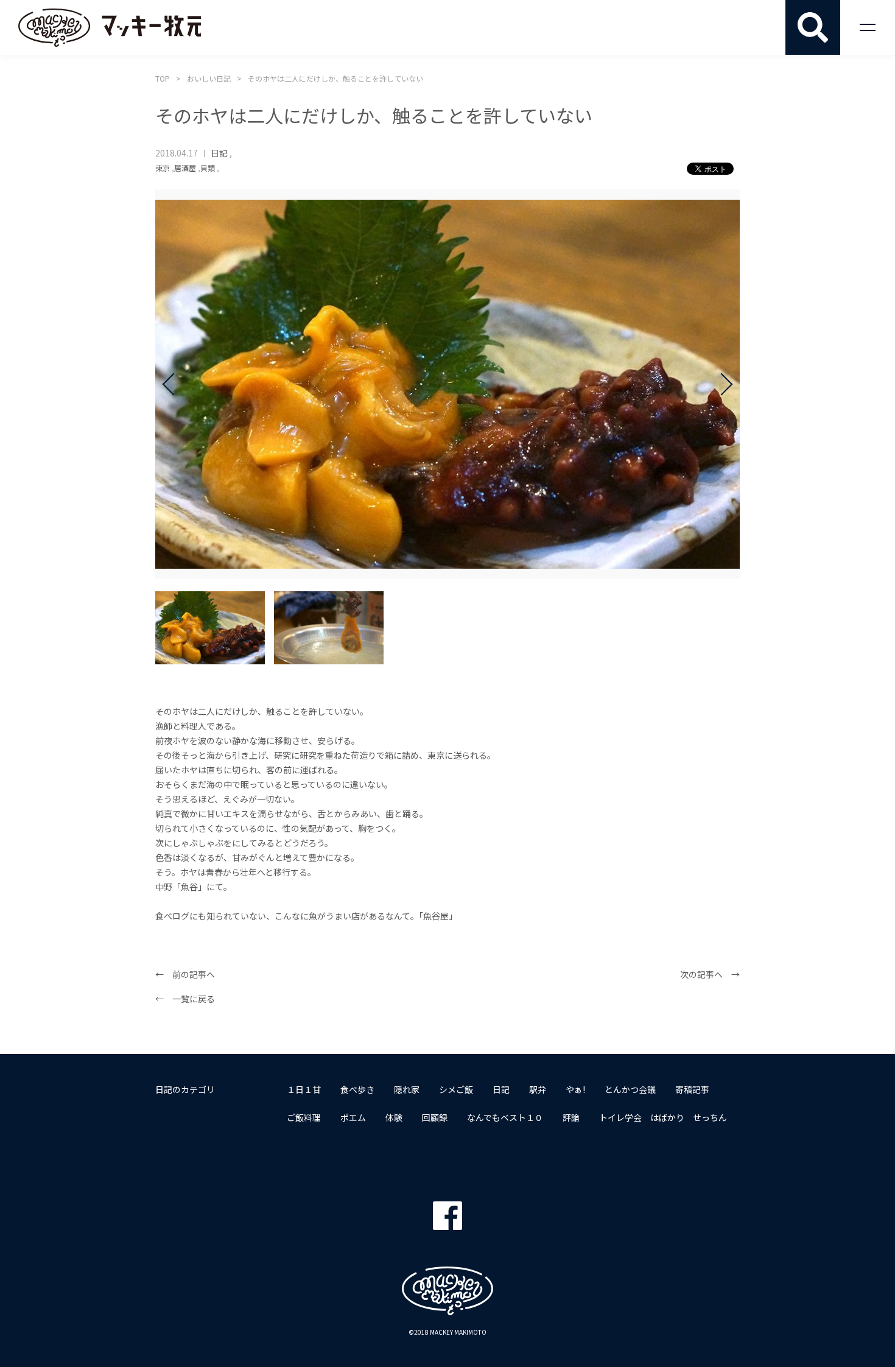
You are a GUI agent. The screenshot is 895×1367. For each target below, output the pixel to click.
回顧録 (435, 1117)
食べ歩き (357, 1089)
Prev (173, 384)
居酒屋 (185, 168)
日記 (219, 153)
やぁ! (575, 1089)
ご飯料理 (304, 1117)
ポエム (353, 1117)
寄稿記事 (692, 1089)
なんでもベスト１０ (505, 1117)
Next (721, 384)
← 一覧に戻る (185, 999)
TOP (162, 78)
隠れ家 (406, 1089)
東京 (162, 168)
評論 (571, 1117)
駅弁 (537, 1089)
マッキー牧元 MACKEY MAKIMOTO (109, 27)
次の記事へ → (710, 974)
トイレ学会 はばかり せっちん (663, 1117)
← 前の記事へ (185, 974)
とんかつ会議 (630, 1089)
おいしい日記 (209, 78)
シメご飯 (456, 1089)
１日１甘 (304, 1089)
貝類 (207, 168)
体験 (393, 1117)
